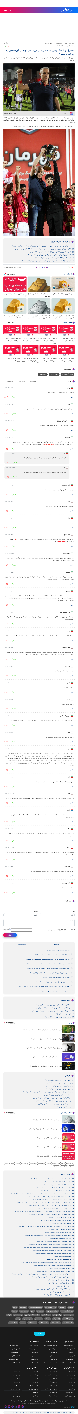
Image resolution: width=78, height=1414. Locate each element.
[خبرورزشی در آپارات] (12, 1407)
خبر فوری (63, 1163)
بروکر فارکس (41, 1163)
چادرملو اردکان (18, 1315)
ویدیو (32, 1311)
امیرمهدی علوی (55, 1323)
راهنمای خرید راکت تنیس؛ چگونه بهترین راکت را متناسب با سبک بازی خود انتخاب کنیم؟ (47, 1092)
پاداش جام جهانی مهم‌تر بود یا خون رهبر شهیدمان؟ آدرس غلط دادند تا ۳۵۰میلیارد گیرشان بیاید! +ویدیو (43, 249)
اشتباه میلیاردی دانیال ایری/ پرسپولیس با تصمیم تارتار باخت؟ (52, 982)
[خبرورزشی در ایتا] (19, 1407)
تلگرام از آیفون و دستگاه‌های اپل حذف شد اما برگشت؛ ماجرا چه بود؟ (53, 1008)
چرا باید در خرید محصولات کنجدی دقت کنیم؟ (59, 1083)
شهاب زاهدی (38, 1319)
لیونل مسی (52, 1392)
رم (17, 1379)
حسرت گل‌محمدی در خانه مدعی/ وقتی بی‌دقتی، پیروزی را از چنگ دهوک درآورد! (50, 1206)
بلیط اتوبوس (64, 1167)
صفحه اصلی (72, 43)
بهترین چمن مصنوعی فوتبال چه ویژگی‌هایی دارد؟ (58, 1080)
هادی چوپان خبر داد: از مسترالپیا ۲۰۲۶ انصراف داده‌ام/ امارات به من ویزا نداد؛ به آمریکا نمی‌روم (44, 987)
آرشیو (71, 1356)
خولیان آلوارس (13, 1323)
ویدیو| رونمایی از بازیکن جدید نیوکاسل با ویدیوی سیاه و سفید (54, 1188)
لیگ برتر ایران (59, 43)
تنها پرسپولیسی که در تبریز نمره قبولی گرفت (59, 1259)
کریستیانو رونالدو (50, 1375)
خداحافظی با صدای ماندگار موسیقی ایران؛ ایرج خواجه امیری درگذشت (52, 1005)
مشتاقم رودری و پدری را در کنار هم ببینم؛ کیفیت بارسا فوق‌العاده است (52, 1250)
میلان (16, 1392)
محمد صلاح (52, 1379)
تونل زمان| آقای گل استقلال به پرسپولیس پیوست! (57, 1185)
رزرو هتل (71, 1167)
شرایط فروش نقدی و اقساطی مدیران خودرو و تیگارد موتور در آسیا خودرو (52, 1098)
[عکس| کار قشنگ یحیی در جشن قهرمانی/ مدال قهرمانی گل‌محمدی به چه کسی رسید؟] (39, 87)
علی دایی (34, 1356)
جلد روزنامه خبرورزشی (49, 1363)
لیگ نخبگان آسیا (68, 1323)
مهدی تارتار (23, 1307)
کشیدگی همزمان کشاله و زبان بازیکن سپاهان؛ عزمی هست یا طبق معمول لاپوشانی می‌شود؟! (46, 261)
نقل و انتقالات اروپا (50, 1307)
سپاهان (47, 1319)
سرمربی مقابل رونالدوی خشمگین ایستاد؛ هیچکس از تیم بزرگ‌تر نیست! (49, 973)
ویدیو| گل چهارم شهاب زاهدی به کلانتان (60, 1268)
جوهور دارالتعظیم (68, 1319)
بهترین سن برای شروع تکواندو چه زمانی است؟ (59, 1089)
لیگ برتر (22, 1323)
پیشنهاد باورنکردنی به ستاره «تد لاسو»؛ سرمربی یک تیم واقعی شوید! (52, 1265)
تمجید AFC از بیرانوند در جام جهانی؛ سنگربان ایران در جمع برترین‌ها (53, 1289)
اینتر (35, 1379)
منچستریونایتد (43, 1323)
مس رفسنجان (69, 1392)
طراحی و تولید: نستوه (65, 1407)
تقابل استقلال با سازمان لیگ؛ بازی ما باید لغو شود (56, 977)
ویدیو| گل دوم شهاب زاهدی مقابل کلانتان (60, 1283)
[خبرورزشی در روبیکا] (16, 1407)
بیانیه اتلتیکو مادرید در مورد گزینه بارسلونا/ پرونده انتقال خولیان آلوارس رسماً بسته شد (47, 1247)
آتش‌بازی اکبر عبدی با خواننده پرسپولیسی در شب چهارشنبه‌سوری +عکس (51, 1011)
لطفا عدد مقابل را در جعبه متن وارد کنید (61, 930)
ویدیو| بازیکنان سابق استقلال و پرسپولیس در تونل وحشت (55, 1191)
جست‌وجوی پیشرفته (67, 1363)
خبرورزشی (67, 10)
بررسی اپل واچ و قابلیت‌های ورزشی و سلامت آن (59, 1086)
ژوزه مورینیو (56, 1319)
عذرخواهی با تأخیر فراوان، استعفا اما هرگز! (58, 950)
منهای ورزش (65, 1000)
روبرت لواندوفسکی (50, 1389)
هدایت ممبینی (68, 1315)
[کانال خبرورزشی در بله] (22, 1407)
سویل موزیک (33, 1163)
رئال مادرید (40, 1311)
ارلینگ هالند (51, 1396)
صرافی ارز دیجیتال (9, 1163)
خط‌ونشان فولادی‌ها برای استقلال (62, 1256)
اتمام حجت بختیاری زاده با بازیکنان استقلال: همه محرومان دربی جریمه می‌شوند (48, 968)
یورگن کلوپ (51, 1382)
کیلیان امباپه (51, 1372)
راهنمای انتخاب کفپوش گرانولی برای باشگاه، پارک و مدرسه (56, 1095)
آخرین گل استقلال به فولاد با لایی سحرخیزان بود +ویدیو (56, 1220)
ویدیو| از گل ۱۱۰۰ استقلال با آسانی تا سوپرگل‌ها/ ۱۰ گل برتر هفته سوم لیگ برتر (50, 1197)
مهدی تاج (33, 1352)
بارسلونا (14, 1311)
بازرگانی (67, 1076)
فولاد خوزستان (57, 1315)
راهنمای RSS (69, 1359)
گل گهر (9, 1315)
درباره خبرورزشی (68, 1345)
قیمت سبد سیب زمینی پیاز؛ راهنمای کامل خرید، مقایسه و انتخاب (54, 1101)
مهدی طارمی (33, 1363)
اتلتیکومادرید (32, 1375)
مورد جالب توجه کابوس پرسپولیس (62, 1223)
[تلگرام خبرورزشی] (9, 1407)
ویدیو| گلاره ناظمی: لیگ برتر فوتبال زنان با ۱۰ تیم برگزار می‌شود (54, 1271)
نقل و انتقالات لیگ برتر (32, 1315)
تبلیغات (71, 1352)
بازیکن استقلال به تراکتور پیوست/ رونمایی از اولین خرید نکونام (52, 955)
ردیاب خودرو (56, 1163)
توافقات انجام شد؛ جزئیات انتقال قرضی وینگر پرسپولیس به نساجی (53, 1253)
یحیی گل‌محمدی (67, 374)
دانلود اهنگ (25, 1163)
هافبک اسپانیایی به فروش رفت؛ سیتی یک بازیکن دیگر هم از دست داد (52, 1200)
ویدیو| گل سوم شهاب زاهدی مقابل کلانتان (59, 1280)
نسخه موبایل (39, 1334)
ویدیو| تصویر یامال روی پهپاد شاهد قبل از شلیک (58, 1017)
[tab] (56, 944)
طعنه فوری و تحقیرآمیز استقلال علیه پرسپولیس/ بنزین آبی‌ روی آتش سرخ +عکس (48, 255)
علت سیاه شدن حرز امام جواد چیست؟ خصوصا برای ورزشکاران (55, 1104)
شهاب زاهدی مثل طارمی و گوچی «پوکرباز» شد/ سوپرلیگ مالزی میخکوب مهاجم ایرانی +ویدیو (46, 1262)
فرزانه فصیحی (14, 1349)
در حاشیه (52, 1356)
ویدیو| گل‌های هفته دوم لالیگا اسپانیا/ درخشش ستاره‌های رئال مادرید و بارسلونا (50, 1215)
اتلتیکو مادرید (32, 1323)
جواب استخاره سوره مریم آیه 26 (63, 1107)
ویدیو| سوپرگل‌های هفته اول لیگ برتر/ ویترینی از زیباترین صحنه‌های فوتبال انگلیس (48, 1235)
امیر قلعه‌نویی (46, 1315)
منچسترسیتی (24, 1311)
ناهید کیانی (15, 1356)
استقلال (70, 1307)
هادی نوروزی (54, 374)
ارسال (10, 935)
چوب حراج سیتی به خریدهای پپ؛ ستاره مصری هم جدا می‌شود (54, 1209)
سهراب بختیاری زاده (52, 1311)
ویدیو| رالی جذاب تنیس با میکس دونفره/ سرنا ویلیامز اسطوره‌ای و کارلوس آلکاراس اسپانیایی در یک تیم (43, 1211)
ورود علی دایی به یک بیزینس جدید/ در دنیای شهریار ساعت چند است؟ (50, 991)
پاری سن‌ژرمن (32, 1389)
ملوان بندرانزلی (69, 1396)
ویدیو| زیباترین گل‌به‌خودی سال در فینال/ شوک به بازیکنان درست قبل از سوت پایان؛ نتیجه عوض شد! (43, 1226)
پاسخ (71, 397)
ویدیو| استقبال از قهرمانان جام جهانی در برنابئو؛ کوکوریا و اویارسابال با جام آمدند (50, 1179)
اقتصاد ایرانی (56, 1167)
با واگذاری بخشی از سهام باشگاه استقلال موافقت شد (57, 1295)
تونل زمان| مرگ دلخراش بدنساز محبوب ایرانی (59, 1217)
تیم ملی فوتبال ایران (67, 1311)
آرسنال (34, 1372)
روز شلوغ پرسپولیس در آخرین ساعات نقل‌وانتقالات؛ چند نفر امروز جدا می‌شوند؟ (47, 959)
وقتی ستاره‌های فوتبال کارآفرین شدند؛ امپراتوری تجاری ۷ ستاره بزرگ (52, 258)
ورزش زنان (52, 1349)
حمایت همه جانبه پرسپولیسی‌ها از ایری (60, 1292)
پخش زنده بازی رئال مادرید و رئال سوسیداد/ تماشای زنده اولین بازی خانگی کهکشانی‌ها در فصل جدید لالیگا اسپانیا (40, 1194)
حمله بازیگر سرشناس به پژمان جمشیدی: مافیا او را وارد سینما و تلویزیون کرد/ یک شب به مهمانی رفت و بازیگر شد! (40, 246)
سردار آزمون (33, 1345)
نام (74, 911)
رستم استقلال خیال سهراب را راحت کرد (60, 1286)
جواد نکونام (15, 1363)
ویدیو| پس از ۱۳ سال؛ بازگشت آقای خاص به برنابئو (57, 1182)
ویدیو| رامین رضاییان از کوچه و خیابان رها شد (59, 1229)
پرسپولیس (42, 374)
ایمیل (36, 911)
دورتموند (16, 1372)
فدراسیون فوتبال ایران (35, 1307)
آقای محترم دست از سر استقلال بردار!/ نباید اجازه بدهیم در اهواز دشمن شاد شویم (47, 964)
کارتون (53, 1359)
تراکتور (15, 1307)
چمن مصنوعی (70, 1163)
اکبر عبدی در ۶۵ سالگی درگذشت (62, 1014)
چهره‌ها (53, 1352)
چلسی (18, 1319)
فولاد (71, 1386)
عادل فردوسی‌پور (14, 1345)
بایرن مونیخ (33, 1386)
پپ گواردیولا (51, 1386)
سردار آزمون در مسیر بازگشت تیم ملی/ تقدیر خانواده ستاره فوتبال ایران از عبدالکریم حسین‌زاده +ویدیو (43, 1203)
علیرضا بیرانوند (27, 1319)
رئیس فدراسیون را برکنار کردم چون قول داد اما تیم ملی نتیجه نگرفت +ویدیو (50, 252)
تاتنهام (34, 1392)
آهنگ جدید (48, 1163)
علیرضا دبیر (33, 1359)
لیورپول (16, 1382)
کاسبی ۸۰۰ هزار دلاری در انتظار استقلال (60, 1238)
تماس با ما (70, 1349)
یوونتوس (15, 1396)
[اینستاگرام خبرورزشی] (5, 1407)
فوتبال (65, 43)
